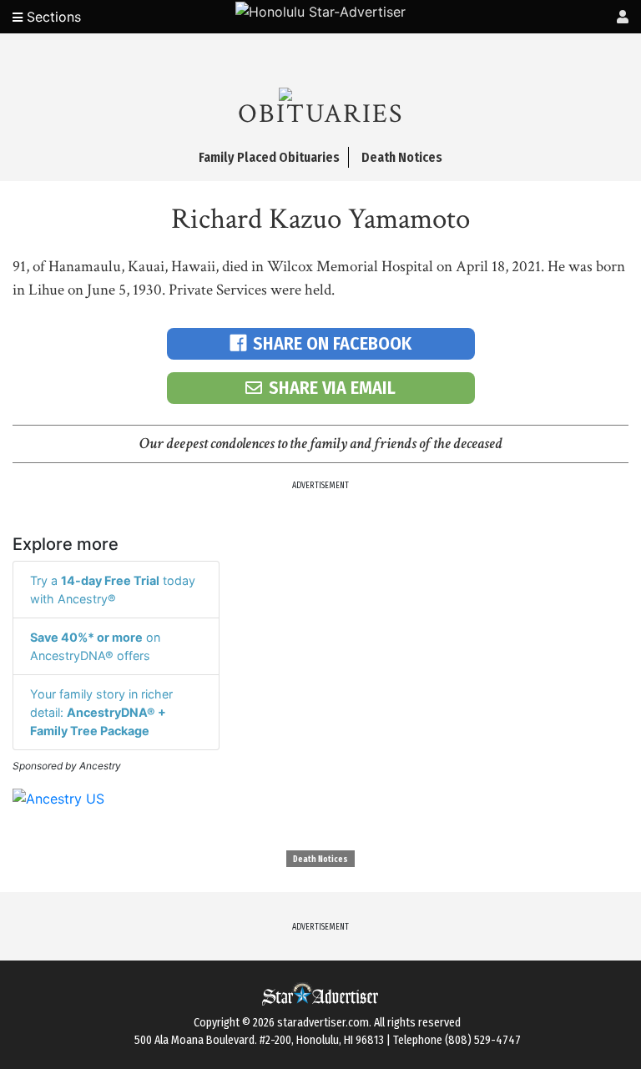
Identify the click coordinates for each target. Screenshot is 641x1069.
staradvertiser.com (323, 1023)
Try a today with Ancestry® (112, 589)
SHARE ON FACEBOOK (332, 343)
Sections (52, 16)
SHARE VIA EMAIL (332, 387)
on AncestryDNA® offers (95, 646)
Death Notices (320, 860)
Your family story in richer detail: (101, 712)
